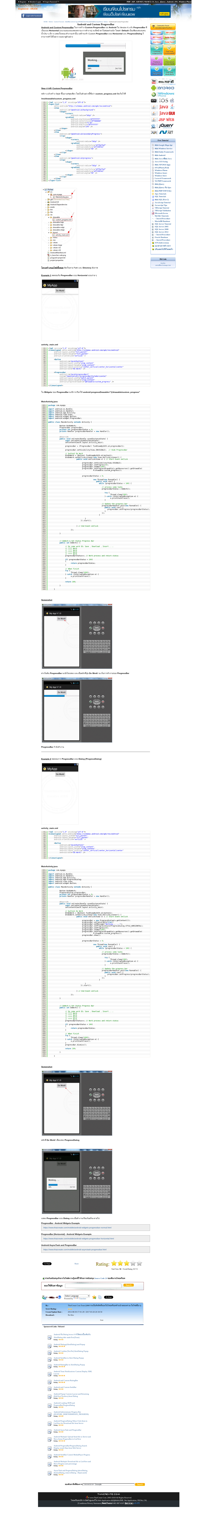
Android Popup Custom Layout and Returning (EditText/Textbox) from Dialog (71, 1395)
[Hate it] (114, 1265)
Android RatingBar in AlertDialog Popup (69, 1365)
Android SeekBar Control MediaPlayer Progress (72, 1455)
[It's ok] (127, 1265)
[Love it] (139, 1265)
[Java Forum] (156, 44)
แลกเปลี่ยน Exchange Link (163, 265)
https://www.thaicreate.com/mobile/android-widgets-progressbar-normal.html (77, 1227)
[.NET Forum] (156, 39)
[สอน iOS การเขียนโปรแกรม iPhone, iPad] (163, 103)
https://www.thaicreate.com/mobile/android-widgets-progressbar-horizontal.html (78, 1238)
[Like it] (133, 1265)
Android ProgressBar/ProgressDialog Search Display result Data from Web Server (70, 1447)
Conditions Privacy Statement (89, 1503)
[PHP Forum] (156, 34)
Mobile (51, 22)
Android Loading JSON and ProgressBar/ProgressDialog (64, 1404)
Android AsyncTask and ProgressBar (67, 1430)
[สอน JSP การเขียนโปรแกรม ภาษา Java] (163, 122)
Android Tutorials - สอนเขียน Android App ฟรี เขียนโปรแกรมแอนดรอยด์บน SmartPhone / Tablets (81, 22)
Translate (82, 1298)
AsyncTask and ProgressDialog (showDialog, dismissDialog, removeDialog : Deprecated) (71, 1471)
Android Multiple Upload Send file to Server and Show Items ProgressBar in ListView (72, 1438)
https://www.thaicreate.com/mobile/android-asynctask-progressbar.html (74, 1249)
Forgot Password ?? (51, 2)
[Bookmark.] (94, 1298)
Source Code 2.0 (100, 1278)
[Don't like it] (120, 1265)
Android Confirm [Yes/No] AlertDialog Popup (71, 1351)
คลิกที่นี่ (137, 1503)
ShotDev (163, 263)
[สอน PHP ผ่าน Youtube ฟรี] (163, 84)
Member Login (35, 2)
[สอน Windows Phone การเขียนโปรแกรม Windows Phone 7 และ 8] (163, 97)
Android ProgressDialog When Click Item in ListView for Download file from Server (70, 1422)
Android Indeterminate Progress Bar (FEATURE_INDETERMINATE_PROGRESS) (71, 1413)
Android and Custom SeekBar (65, 1387)
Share (76, 1264)
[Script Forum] (169, 44)
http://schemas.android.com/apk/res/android (89, 106)
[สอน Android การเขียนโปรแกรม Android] (163, 90)
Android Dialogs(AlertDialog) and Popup (69, 1344)
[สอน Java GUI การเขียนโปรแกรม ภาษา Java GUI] (163, 116)
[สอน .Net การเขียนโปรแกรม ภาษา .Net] (163, 135)
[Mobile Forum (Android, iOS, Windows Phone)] (169, 39)
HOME (46, 22)
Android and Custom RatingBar (66, 1380)
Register (23, 2)
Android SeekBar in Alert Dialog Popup (69, 1358)
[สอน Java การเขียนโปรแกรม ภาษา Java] (163, 109)
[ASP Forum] (169, 34)
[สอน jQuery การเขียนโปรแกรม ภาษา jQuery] (163, 128)
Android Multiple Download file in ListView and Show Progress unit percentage (72, 1462)
